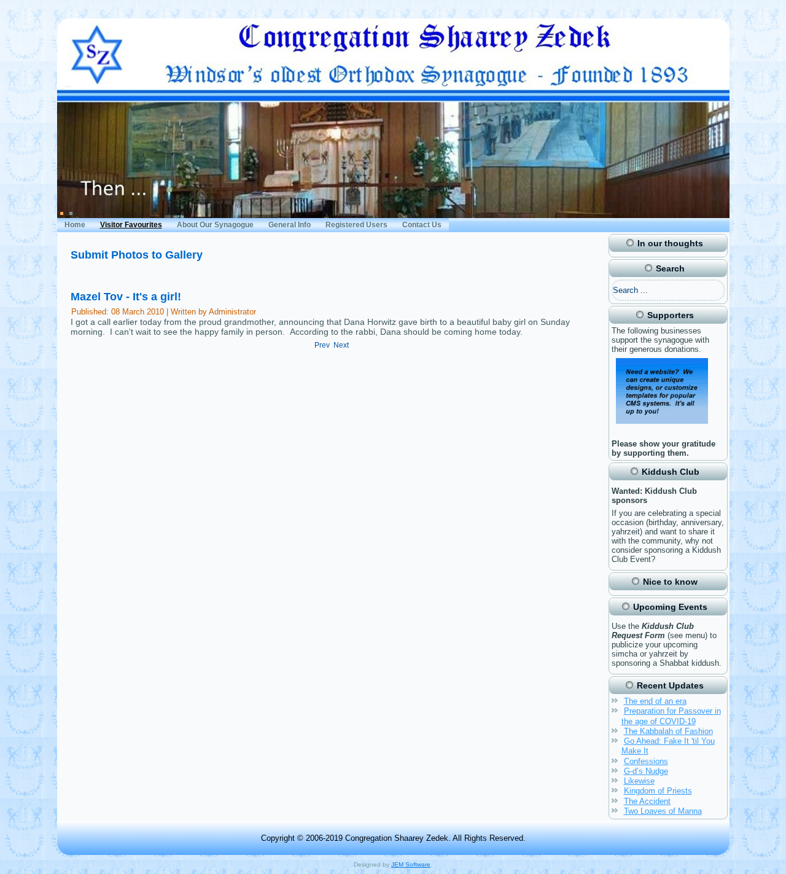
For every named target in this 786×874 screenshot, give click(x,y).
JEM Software (410, 864)
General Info (289, 224)
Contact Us (422, 224)
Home (74, 224)
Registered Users (356, 224)
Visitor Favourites (131, 224)
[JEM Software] (662, 425)
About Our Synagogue (215, 224)
